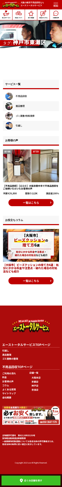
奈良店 (35, 389)
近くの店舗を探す (33, 480)
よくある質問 (9, 389)
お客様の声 (8, 381)
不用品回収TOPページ (17, 367)
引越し (18, 125)
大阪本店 (36, 377)
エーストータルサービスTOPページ (26, 344)
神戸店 (35, 385)
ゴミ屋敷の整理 (10, 358)
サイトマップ (9, 393)
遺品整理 (20, 106)
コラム (5, 385)
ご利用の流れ (9, 373)
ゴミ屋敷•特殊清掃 (24, 116)
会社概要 (6, 397)
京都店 (35, 381)
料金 (4, 377)
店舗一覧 (33, 372)
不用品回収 (21, 96)
